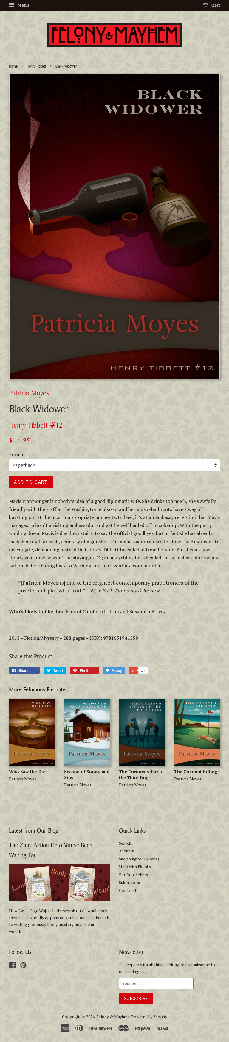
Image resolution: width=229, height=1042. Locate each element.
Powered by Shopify (149, 1016)
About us (127, 851)
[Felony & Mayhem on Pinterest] (23, 966)
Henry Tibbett (36, 66)
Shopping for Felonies (139, 859)
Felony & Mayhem (113, 1016)
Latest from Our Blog (33, 830)
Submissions (130, 882)
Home (13, 66)
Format (17, 454)
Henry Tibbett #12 (36, 425)
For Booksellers (133, 874)
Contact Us (129, 890)
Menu (22, 5)
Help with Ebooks (135, 866)
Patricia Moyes (29, 393)
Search (125, 843)
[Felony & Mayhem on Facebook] (12, 966)
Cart (215, 5)
